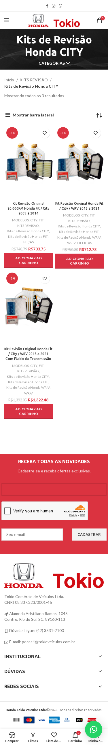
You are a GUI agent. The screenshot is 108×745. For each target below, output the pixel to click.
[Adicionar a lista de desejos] (45, 133)
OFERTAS (84, 243)
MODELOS (20, 220)
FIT (41, 220)
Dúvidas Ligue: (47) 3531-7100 (36, 630)
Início (9, 79)
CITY (33, 220)
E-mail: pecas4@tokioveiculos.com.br (41, 641)
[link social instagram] (53, 5)
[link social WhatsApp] (60, 5)
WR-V (71, 243)
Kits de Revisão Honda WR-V (79, 237)
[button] (28, 260)
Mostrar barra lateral (33, 114)
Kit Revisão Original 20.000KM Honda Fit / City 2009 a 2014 (28, 208)
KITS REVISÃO (34, 79)
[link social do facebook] (47, 5)
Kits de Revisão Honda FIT (28, 236)
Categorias (52, 63)
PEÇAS (28, 242)
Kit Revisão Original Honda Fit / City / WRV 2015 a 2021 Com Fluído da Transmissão (28, 354)
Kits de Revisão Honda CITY (28, 231)
